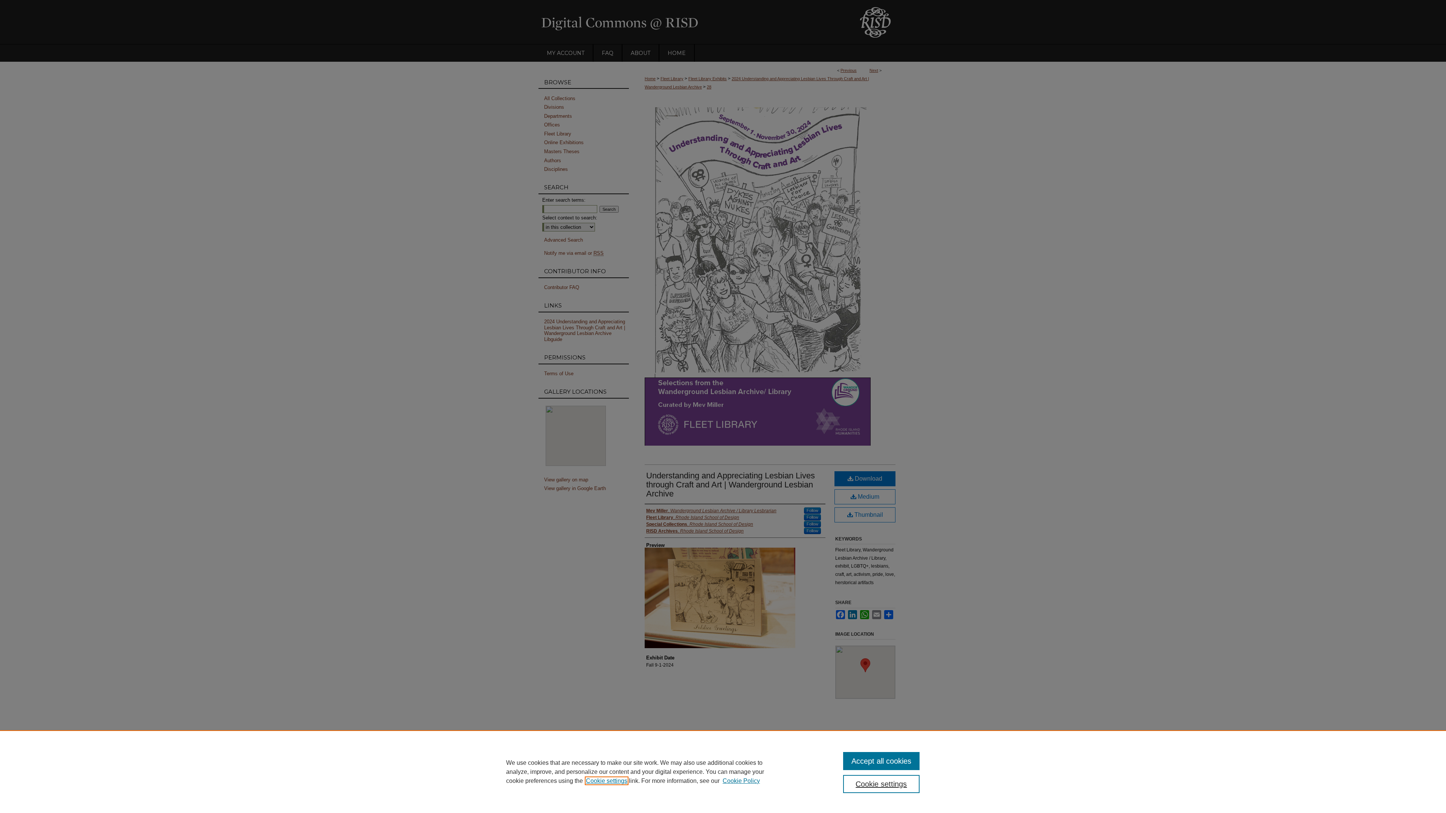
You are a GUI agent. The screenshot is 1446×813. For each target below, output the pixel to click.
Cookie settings (606, 781)
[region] (723, 771)
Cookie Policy (741, 781)
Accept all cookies (881, 761)
